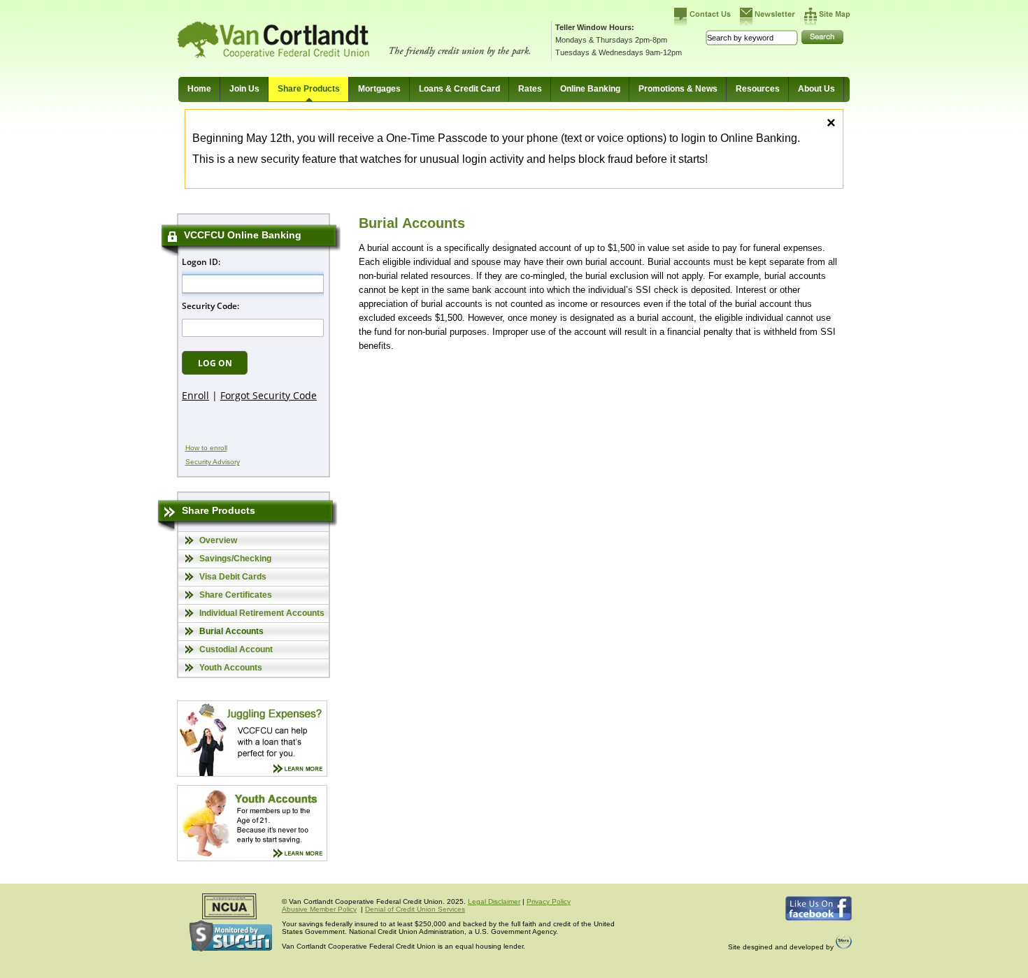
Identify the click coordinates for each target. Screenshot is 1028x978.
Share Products (309, 89)
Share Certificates (235, 595)
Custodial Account (236, 649)
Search (822, 37)
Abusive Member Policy (319, 909)
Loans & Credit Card (459, 89)
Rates (530, 89)
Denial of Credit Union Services (415, 909)
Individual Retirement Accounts (261, 613)
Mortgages (379, 89)
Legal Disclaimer (494, 901)
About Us (816, 89)
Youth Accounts (230, 668)
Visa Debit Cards (232, 577)
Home (199, 89)
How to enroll (206, 448)
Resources (758, 89)
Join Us (244, 89)
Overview (218, 540)
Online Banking (590, 89)
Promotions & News (678, 89)
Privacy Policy (549, 901)
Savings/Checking (235, 558)
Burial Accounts (231, 631)
